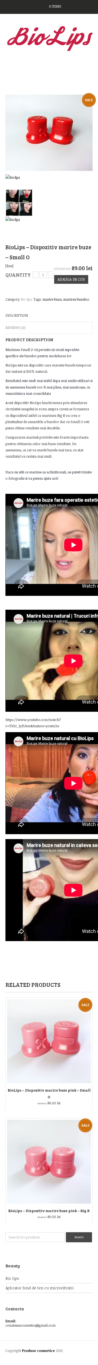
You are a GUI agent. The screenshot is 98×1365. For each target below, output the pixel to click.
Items (55, 6)
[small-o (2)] (49, 133)
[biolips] (12, 181)
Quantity (18, 275)
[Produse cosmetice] (49, 38)
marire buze (52, 299)
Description (16, 315)
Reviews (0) (15, 327)
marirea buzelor (76, 299)
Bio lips (26, 299)
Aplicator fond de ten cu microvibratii (39, 1287)
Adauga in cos (71, 279)
